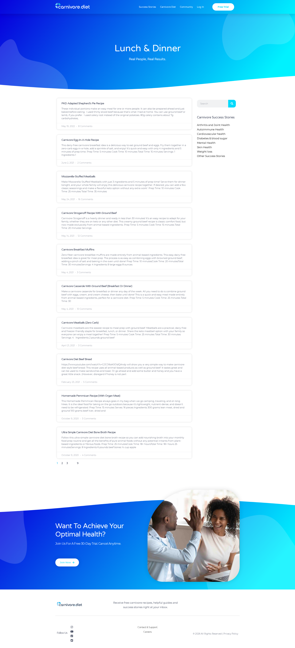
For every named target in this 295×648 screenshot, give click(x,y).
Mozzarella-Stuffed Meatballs (78, 176)
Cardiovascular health (211, 133)
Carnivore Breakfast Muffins (77, 249)
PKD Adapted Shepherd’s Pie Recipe (82, 103)
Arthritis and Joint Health (213, 125)
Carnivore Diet (168, 7)
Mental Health (206, 142)
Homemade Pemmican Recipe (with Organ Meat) (90, 395)
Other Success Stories (211, 156)
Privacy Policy (230, 633)
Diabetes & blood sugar (212, 138)
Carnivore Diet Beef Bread (76, 359)
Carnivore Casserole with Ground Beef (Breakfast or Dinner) (96, 286)
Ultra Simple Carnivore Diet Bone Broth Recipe (88, 432)
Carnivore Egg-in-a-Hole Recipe (80, 140)
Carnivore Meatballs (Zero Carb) (79, 322)
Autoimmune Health (210, 129)
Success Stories (147, 7)
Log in (200, 7)
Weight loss (204, 151)
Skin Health (204, 147)
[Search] (232, 103)
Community (186, 7)
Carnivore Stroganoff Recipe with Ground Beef (89, 213)
